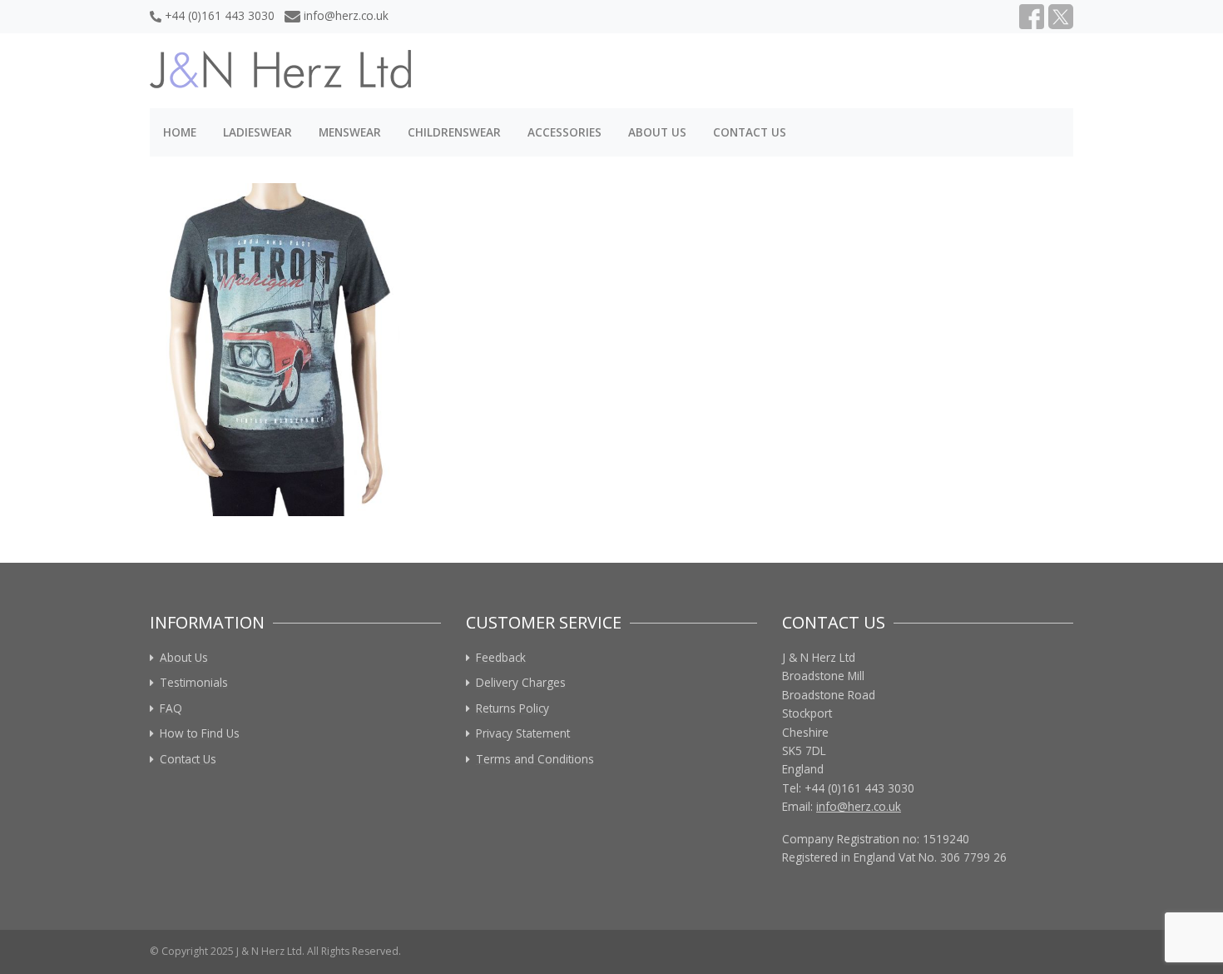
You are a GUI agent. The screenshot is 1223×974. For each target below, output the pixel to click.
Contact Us (749, 132)
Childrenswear (454, 132)
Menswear (350, 132)
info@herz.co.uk (346, 15)
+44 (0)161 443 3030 (220, 15)
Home (179, 132)
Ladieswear (257, 132)
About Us (657, 132)
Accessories (564, 132)
